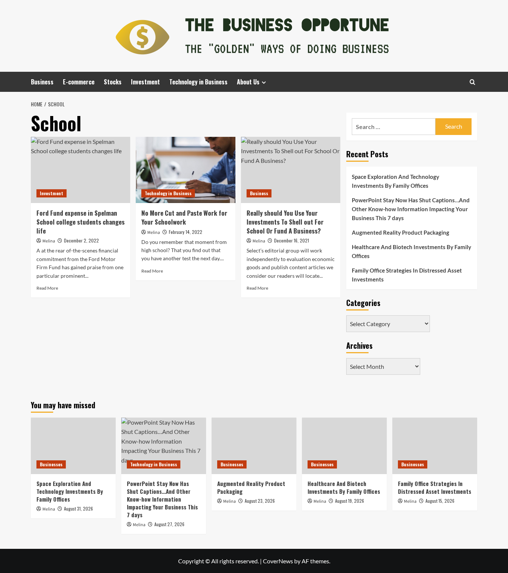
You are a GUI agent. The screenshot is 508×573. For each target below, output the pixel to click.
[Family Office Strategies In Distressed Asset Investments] (434, 446)
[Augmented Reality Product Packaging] (254, 446)
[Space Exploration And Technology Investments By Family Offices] (73, 446)
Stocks (113, 81)
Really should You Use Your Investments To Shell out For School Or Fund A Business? (285, 221)
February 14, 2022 (185, 232)
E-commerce (78, 81)
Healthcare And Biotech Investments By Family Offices (411, 251)
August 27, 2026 (169, 524)
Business (42, 81)
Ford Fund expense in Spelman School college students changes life (80, 221)
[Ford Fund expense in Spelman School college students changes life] (80, 170)
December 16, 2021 (291, 240)
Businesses (51, 464)
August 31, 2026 (78, 508)
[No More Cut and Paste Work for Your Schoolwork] (185, 170)
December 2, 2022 (81, 240)
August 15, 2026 (439, 501)
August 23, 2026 (260, 501)
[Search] (472, 81)
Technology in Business (198, 81)
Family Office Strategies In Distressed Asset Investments (407, 275)
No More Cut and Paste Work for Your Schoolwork (184, 217)
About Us (248, 81)
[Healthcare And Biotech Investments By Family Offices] (344, 446)
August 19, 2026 (349, 501)
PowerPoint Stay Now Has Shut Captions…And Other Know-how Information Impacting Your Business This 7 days (411, 209)
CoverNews (278, 560)
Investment (145, 81)
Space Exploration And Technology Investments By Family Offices (395, 181)
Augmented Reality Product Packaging (400, 232)
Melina (48, 241)
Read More (47, 288)
